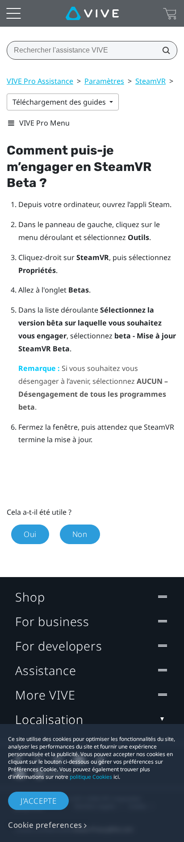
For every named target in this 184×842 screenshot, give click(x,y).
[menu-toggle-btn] (13, 13)
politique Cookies (91, 777)
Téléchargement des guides (60, 102)
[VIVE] (92, 13)
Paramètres (104, 81)
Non (80, 534)
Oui (30, 534)
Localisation (49, 719)
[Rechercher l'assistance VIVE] (163, 50)
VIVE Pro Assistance (40, 81)
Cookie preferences (45, 825)
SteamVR (150, 81)
